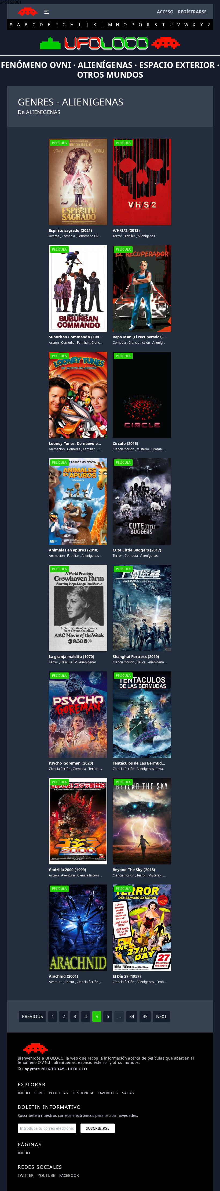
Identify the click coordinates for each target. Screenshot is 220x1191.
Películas (58, 1092)
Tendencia (82, 1092)
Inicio (24, 1092)
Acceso (165, 12)
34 (131, 1016)
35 (145, 1016)
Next (161, 1016)
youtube (46, 1175)
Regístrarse (192, 12)
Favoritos (108, 1092)
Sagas (128, 1092)
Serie (39, 1092)
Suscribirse (97, 1128)
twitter (26, 1175)
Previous (32, 1016)
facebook (69, 1175)
